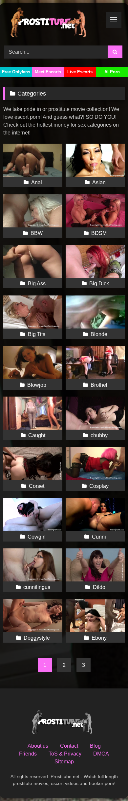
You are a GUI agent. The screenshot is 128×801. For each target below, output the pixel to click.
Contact (69, 746)
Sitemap (64, 761)
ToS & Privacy (65, 753)
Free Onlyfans (16, 71)
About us (38, 746)
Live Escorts (80, 71)
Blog (95, 746)
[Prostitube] (52, 23)
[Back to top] (107, 781)
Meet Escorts (48, 71)
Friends (28, 753)
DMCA (101, 753)
